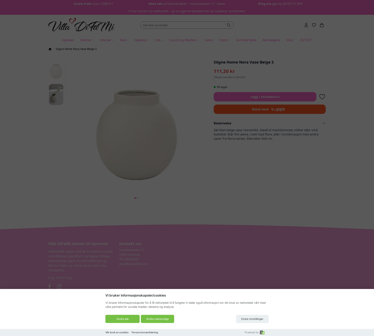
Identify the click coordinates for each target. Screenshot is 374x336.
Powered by (252, 332)
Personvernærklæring (145, 332)
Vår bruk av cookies (117, 332)
